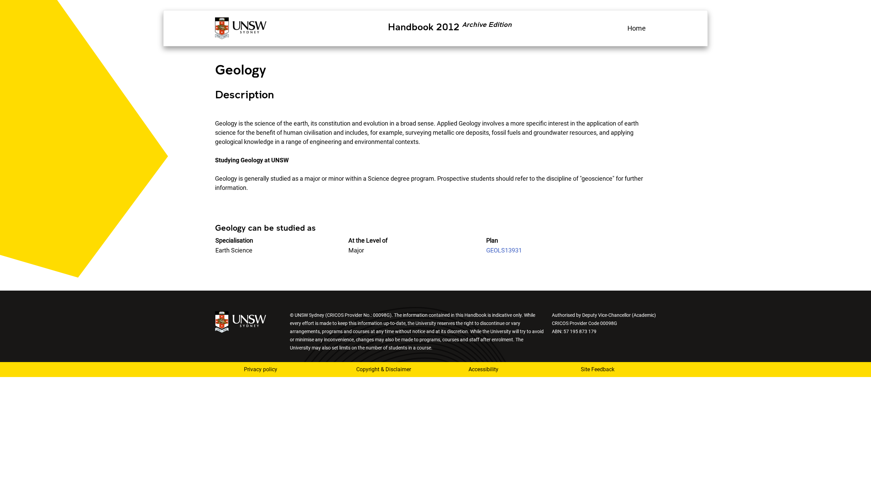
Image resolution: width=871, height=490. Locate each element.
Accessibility (483, 369)
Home (636, 28)
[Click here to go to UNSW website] (240, 321)
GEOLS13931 (504, 250)
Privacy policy (260, 369)
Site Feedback (597, 369)
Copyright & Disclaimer (383, 369)
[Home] (240, 27)
